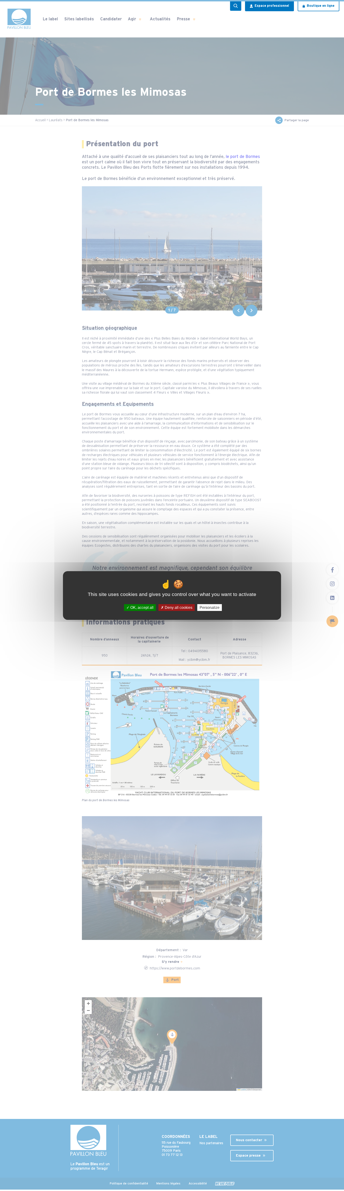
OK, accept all (141, 608)
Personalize (210, 608)
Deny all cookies (178, 608)
